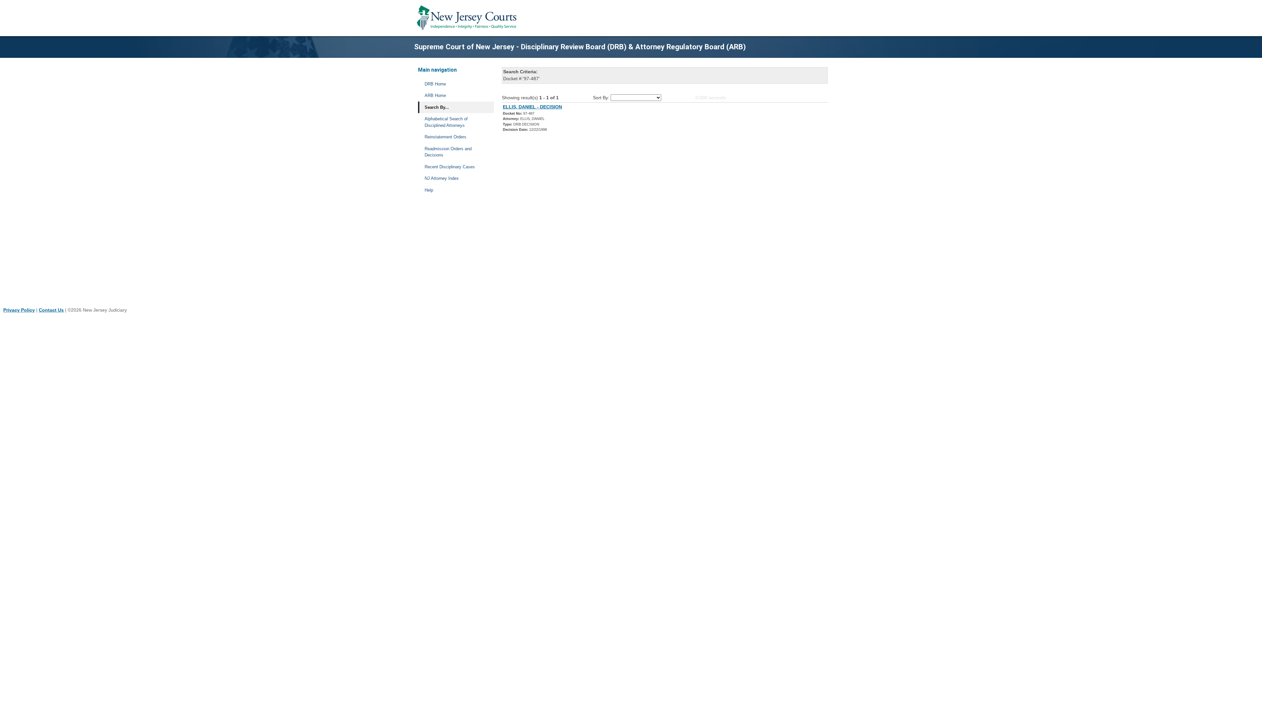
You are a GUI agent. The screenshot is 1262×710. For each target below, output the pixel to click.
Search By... (437, 107)
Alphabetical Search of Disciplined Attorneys (446, 122)
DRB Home (435, 84)
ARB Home (435, 95)
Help (429, 190)
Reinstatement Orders (445, 136)
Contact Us (51, 310)
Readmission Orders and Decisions (448, 152)
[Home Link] (468, 18)
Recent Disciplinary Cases (450, 166)
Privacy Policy (19, 310)
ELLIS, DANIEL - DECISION (532, 106)
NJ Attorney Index (442, 178)
